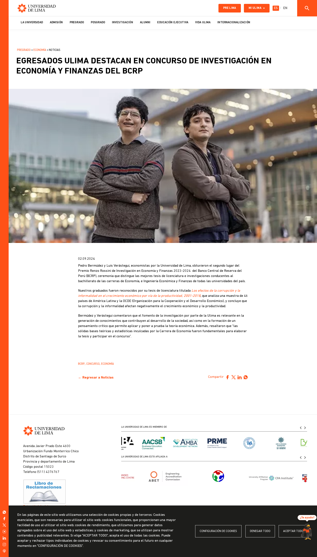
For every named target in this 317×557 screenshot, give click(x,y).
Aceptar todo (293, 531)
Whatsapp (245, 377)
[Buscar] (307, 8)
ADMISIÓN (56, 22)
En (285, 8)
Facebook (227, 377)
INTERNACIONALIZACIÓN (233, 22)
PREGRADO (77, 22)
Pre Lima (229, 8)
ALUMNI (145, 22)
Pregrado (24, 50)
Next (305, 427)
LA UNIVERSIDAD (32, 22)
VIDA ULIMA (202, 22)
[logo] (36, 8)
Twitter (233, 377)
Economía (39, 50)
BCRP (81, 364)
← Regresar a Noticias (96, 377)
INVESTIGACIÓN (122, 22)
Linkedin (239, 377)
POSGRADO (98, 22)
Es (276, 8)
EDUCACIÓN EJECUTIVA (172, 22)
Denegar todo (260, 531)
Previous (300, 427)
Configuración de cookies (218, 531)
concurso (93, 364)
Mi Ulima (255, 8)
